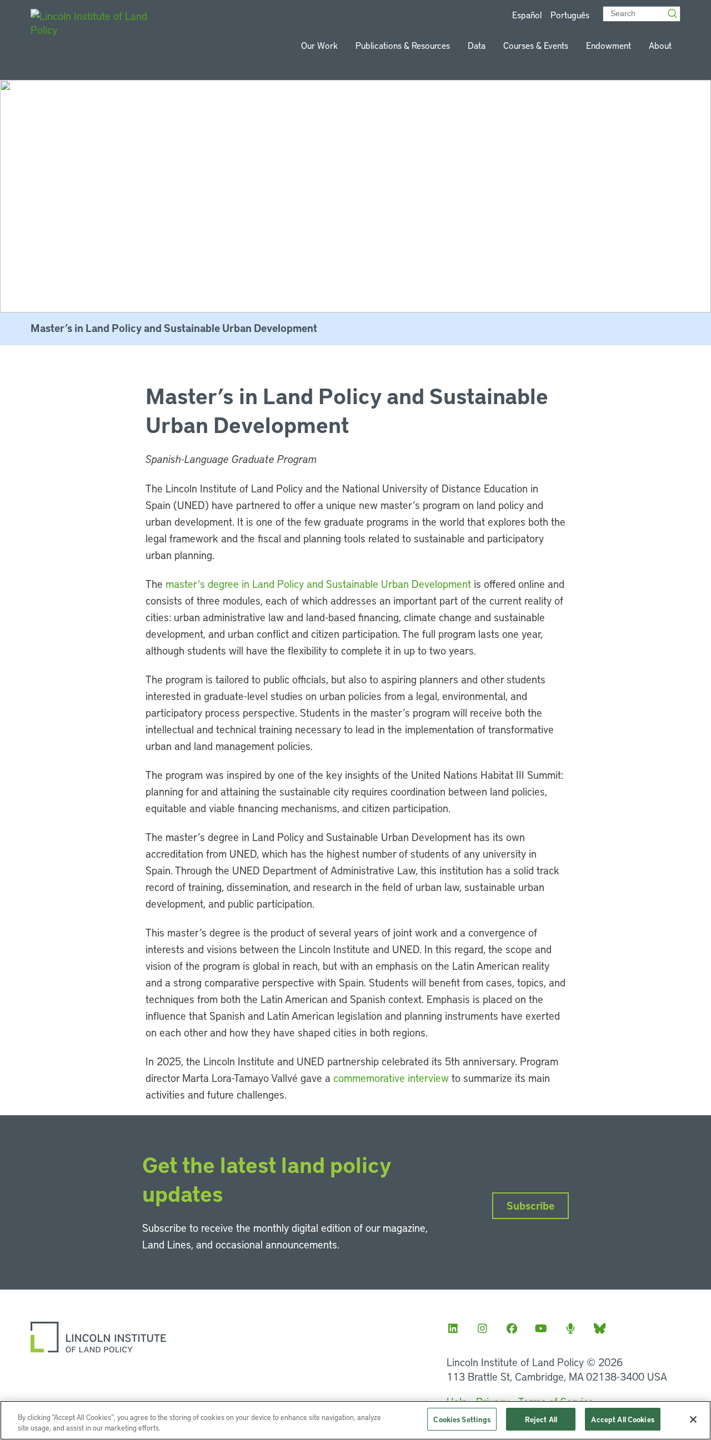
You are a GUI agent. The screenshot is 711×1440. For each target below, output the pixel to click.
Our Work (319, 45)
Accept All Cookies (622, 1419)
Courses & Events (535, 45)
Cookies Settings (461, 1419)
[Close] (693, 1419)
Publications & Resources (403, 45)
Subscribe (530, 1205)
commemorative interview (391, 1078)
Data (476, 45)
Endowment (608, 45)
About (660, 45)
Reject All (541, 1419)
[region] (355, 1420)
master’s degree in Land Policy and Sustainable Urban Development (318, 584)
